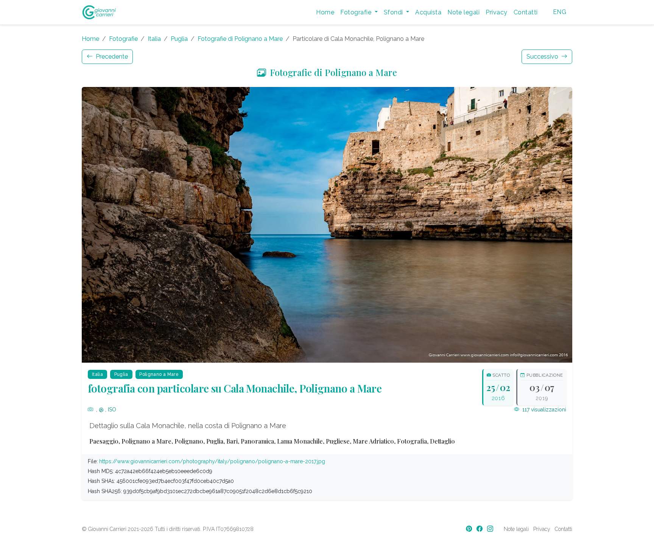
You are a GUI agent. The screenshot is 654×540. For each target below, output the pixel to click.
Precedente (111, 56)
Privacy (496, 12)
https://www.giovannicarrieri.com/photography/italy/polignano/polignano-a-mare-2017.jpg (212, 461)
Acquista (428, 12)
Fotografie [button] (356, 12)
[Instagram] (491, 528)
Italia (154, 38)
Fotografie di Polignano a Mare (240, 38)
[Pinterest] (469, 528)
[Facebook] (480, 528)
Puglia (179, 38)
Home (325, 12)
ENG (559, 12)
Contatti (526, 12)
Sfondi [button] (394, 12)
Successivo (543, 56)
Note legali (463, 12)
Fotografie (123, 38)
